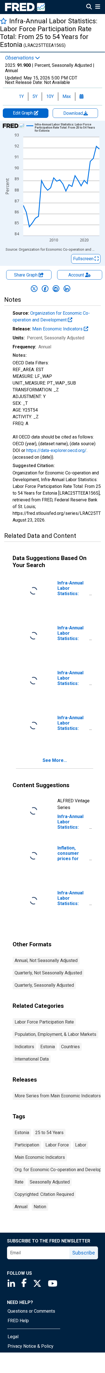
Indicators (24, 1046)
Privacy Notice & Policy (30, 1346)
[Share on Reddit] (56, 288)
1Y (21, 96)
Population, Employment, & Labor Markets (55, 1034)
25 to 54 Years (49, 1132)
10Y (50, 96)
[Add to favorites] (3, 21)
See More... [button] (55, 760)
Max (66, 96)
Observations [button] (20, 57)
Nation (40, 1206)
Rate (19, 1182)
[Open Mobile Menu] (97, 7)
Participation (27, 1145)
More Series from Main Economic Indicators (58, 1095)
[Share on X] (34, 288)
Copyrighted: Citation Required (44, 1194)
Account (76, 275)
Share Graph (26, 275)
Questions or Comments (31, 1311)
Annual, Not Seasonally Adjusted (46, 960)
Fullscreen (84, 258)
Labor (80, 1145)
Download (73, 113)
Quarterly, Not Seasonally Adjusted (48, 973)
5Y (35, 96)
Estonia (47, 1046)
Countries (70, 1046)
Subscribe (83, 1253)
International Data (32, 1059)
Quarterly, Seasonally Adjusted (44, 985)
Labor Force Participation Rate (44, 1022)
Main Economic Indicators (58, 329)
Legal (13, 1336)
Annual (21, 1206)
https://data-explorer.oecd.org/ (56, 450)
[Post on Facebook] (45, 288)
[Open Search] (89, 7)
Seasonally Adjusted (50, 1182)
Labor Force (57, 1145)
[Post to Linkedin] (67, 288)
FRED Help (18, 1320)
